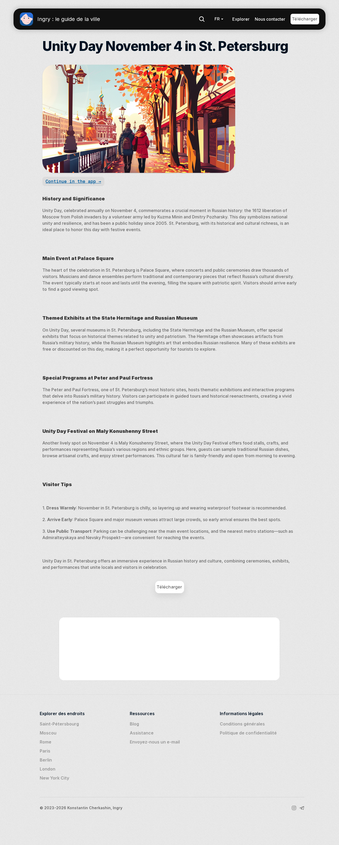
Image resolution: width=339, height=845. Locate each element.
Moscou (48, 733)
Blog (134, 724)
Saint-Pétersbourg (59, 724)
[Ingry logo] (26, 19)
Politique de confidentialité (248, 733)
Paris (45, 751)
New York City (54, 778)
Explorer (240, 19)
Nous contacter (270, 19)
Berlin (46, 760)
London (47, 769)
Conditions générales (242, 724)
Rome (45, 742)
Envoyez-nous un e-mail (155, 742)
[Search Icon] (202, 19)
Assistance (142, 733)
